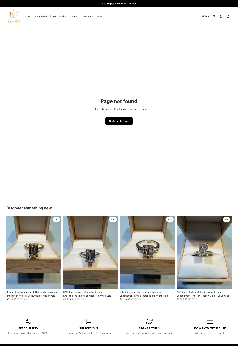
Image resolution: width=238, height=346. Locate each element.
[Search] (214, 16)
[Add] (56, 284)
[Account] (220, 16)
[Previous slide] (11, 252)
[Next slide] (56, 252)
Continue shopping (119, 121)
